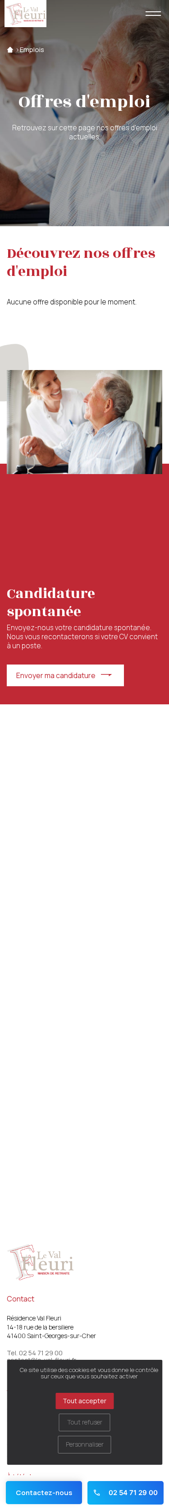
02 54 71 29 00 (132, 1492)
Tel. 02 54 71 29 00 (35, 1353)
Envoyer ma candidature (56, 675)
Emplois (32, 49)
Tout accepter (84, 1400)
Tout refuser (84, 1422)
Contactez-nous (44, 1492)
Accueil (10, 49)
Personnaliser (85, 1444)
